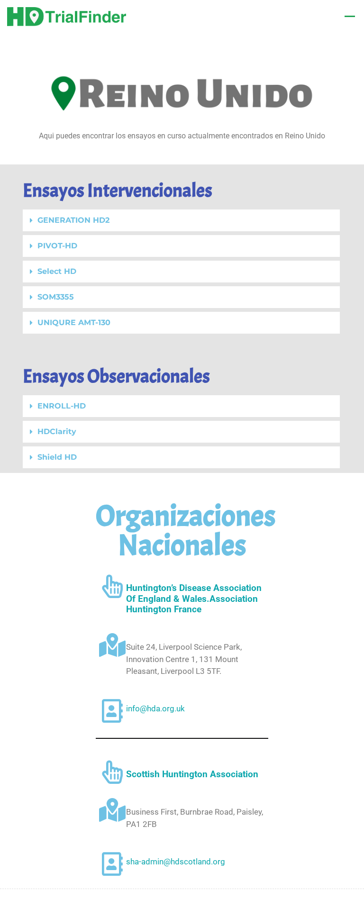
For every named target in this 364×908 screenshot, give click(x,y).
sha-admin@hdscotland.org (175, 861)
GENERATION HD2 (73, 220)
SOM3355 (55, 296)
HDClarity (56, 431)
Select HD (56, 271)
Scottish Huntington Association (192, 774)
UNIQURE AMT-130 (73, 322)
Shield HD (57, 457)
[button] (181, 220)
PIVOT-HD (57, 245)
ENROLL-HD (61, 405)
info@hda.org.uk (155, 708)
